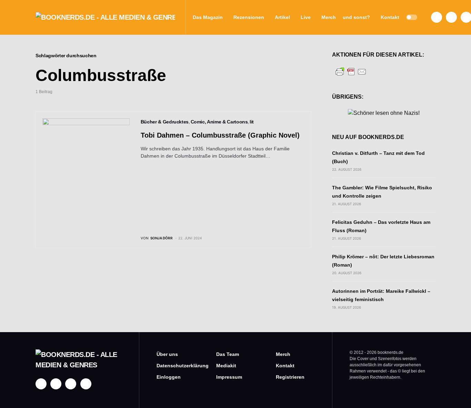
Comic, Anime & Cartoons (219, 122)
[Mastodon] (70, 384)
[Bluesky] (85, 384)
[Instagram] (451, 17)
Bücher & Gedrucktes (165, 122)
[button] (411, 17)
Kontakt (285, 365)
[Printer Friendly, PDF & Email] (351, 71)
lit (252, 122)
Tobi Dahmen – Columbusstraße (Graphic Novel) (220, 135)
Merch (283, 354)
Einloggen (169, 377)
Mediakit (226, 365)
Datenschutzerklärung (176, 365)
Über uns (167, 354)
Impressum (229, 377)
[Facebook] (436, 17)
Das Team (227, 354)
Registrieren (290, 377)
